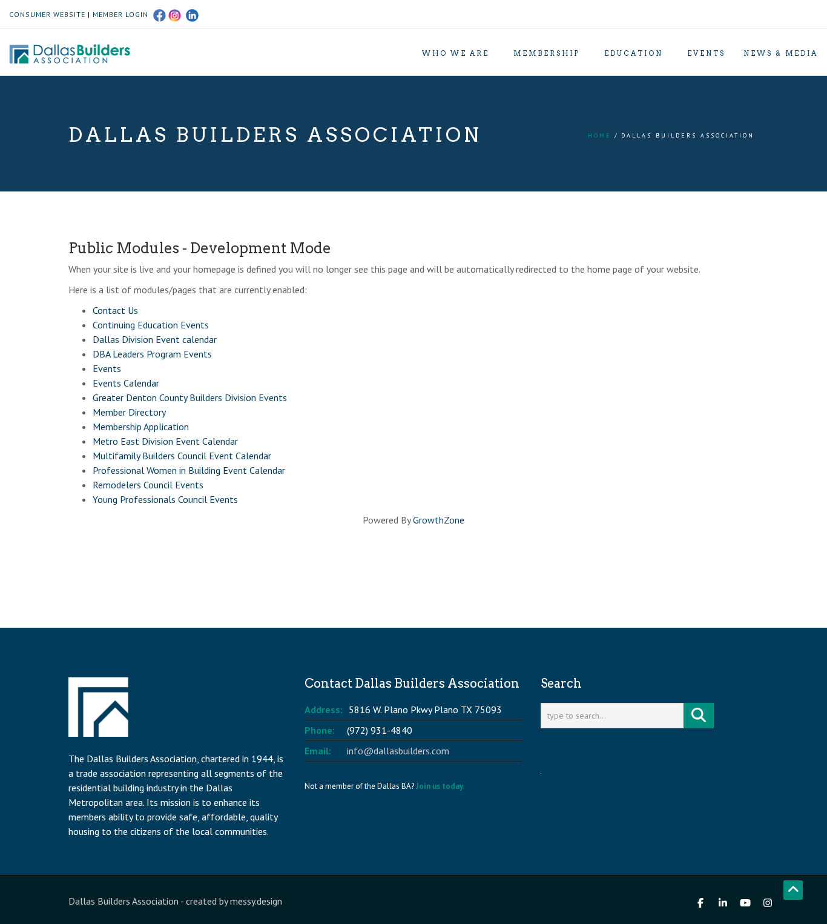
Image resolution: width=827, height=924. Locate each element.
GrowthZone (438, 520)
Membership (546, 53)
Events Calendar (126, 383)
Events (706, 53)
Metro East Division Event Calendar (165, 441)
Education (633, 53)
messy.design (256, 901)
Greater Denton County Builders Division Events (190, 397)
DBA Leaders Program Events (152, 354)
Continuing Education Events (151, 325)
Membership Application (141, 426)
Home (599, 135)
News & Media (780, 53)
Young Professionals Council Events (165, 499)
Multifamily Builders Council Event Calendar (182, 456)
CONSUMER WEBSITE (47, 14)
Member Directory (129, 412)
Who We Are (455, 53)
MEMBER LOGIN (120, 14)
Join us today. (440, 786)
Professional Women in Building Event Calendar (189, 470)
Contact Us (115, 310)
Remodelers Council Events (148, 485)
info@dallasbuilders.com (398, 751)
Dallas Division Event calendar (155, 339)
